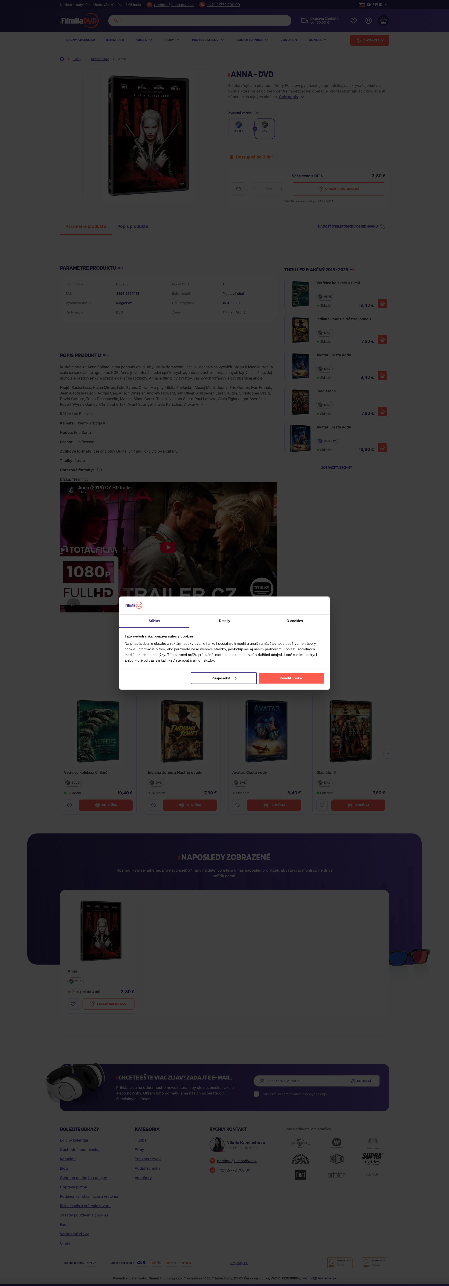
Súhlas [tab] (154, 621)
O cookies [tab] (294, 621)
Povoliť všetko (291, 678)
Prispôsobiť (221, 678)
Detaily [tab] (224, 621)
